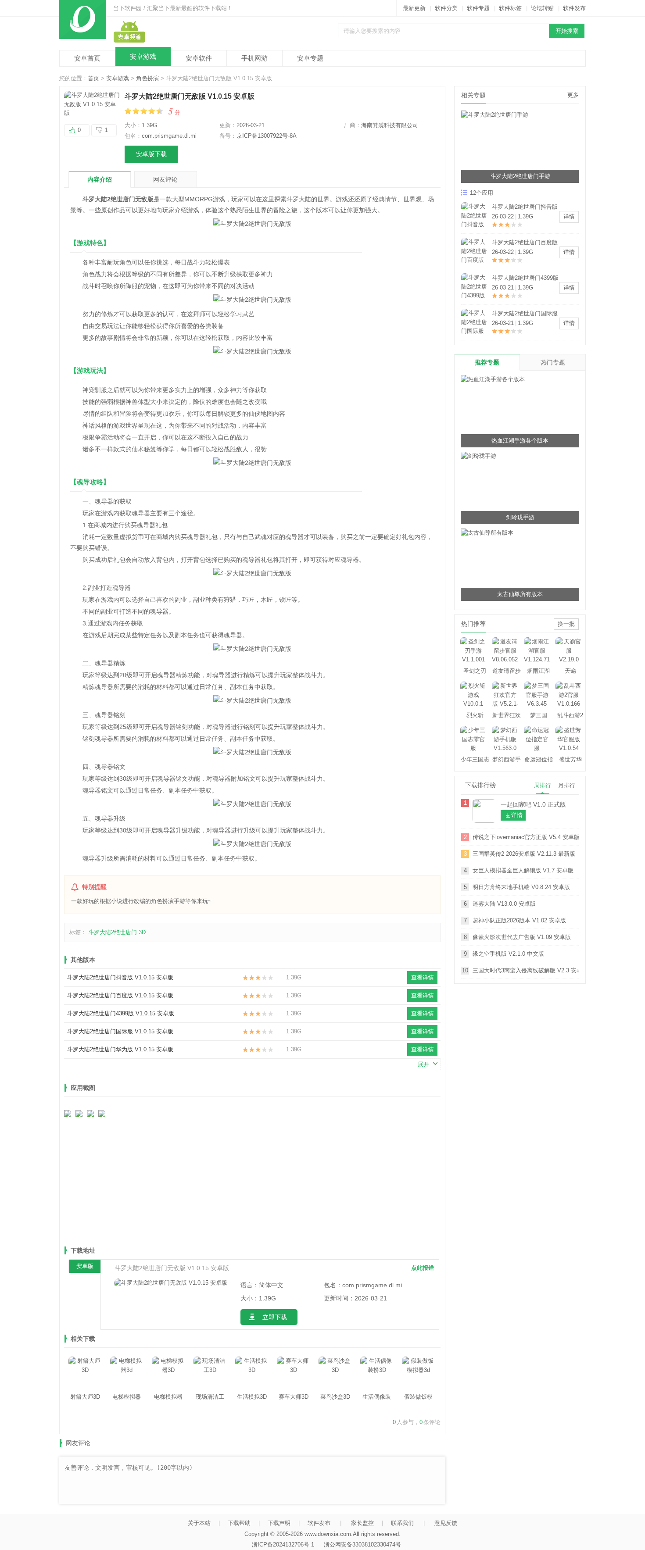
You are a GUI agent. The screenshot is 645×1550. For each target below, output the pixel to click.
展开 (423, 1064)
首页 (93, 78)
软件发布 (574, 8)
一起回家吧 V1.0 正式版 (533, 804)
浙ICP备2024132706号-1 (283, 1544)
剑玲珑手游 (520, 517)
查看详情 (422, 977)
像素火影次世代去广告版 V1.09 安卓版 (522, 937)
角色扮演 (147, 78)
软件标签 (510, 8)
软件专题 (478, 8)
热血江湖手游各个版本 (519, 440)
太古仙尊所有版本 (520, 594)
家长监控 (362, 1523)
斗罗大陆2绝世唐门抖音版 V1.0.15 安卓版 (120, 977)
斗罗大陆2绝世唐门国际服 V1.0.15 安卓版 (120, 1031)
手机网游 (254, 58)
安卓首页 (87, 58)
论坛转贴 (542, 8)
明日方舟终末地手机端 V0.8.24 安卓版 (521, 887)
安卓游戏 (143, 56)
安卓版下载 (151, 153)
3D (142, 932)
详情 (569, 216)
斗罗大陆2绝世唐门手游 (520, 176)
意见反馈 (445, 1523)
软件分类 (446, 8)
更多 (573, 95)
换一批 (566, 624)
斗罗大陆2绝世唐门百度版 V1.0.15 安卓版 (120, 995)
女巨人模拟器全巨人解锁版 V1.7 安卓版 (523, 870)
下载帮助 (239, 1523)
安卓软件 (199, 58)
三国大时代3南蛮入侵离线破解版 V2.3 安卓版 (526, 970)
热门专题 (553, 362)
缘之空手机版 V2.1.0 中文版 (508, 953)
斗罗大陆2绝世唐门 (112, 932)
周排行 (542, 785)
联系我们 (402, 1523)
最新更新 (414, 8)
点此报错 (422, 1267)
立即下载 (274, 1317)
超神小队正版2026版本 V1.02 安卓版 (519, 920)
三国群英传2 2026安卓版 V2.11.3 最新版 (524, 853)
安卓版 (84, 1266)
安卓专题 (310, 58)
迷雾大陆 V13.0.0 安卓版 (504, 903)
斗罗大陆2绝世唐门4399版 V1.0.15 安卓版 (120, 1013)
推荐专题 (487, 362)
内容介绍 (99, 179)
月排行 (566, 785)
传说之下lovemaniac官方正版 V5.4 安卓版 (526, 837)
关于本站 (199, 1523)
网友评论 (165, 179)
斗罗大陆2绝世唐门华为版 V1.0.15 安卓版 (120, 1049)
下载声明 (279, 1523)
